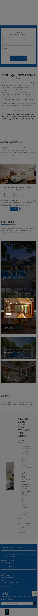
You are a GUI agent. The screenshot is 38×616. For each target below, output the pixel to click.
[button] (6, 308)
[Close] (31, 300)
